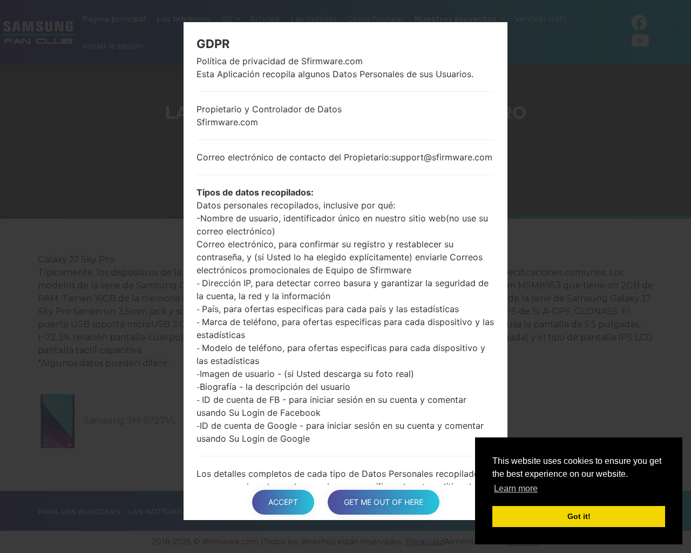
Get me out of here (383, 502)
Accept (283, 502)
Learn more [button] (516, 488)
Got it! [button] (579, 516)
